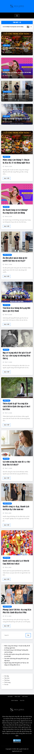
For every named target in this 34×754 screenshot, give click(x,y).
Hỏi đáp (6, 676)
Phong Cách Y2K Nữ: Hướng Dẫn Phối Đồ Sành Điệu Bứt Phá (17, 611)
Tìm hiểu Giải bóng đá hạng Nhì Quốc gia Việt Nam (16, 119)
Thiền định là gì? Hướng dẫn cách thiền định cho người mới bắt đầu (16, 406)
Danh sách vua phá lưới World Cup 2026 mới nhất (16, 562)
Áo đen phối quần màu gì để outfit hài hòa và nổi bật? (16, 95)
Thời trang (7, 682)
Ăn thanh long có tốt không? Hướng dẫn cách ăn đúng (17, 73)
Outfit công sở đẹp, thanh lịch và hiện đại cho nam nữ (16, 508)
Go (28, 635)
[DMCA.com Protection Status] (17, 741)
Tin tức (6, 684)
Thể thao (7, 680)
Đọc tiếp (6, 178)
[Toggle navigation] (17, 15)
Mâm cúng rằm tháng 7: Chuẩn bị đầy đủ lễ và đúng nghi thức (16, 48)
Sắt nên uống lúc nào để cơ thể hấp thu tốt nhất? (16, 463)
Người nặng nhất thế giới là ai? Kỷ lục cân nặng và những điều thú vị (17, 355)
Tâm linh (6, 678)
